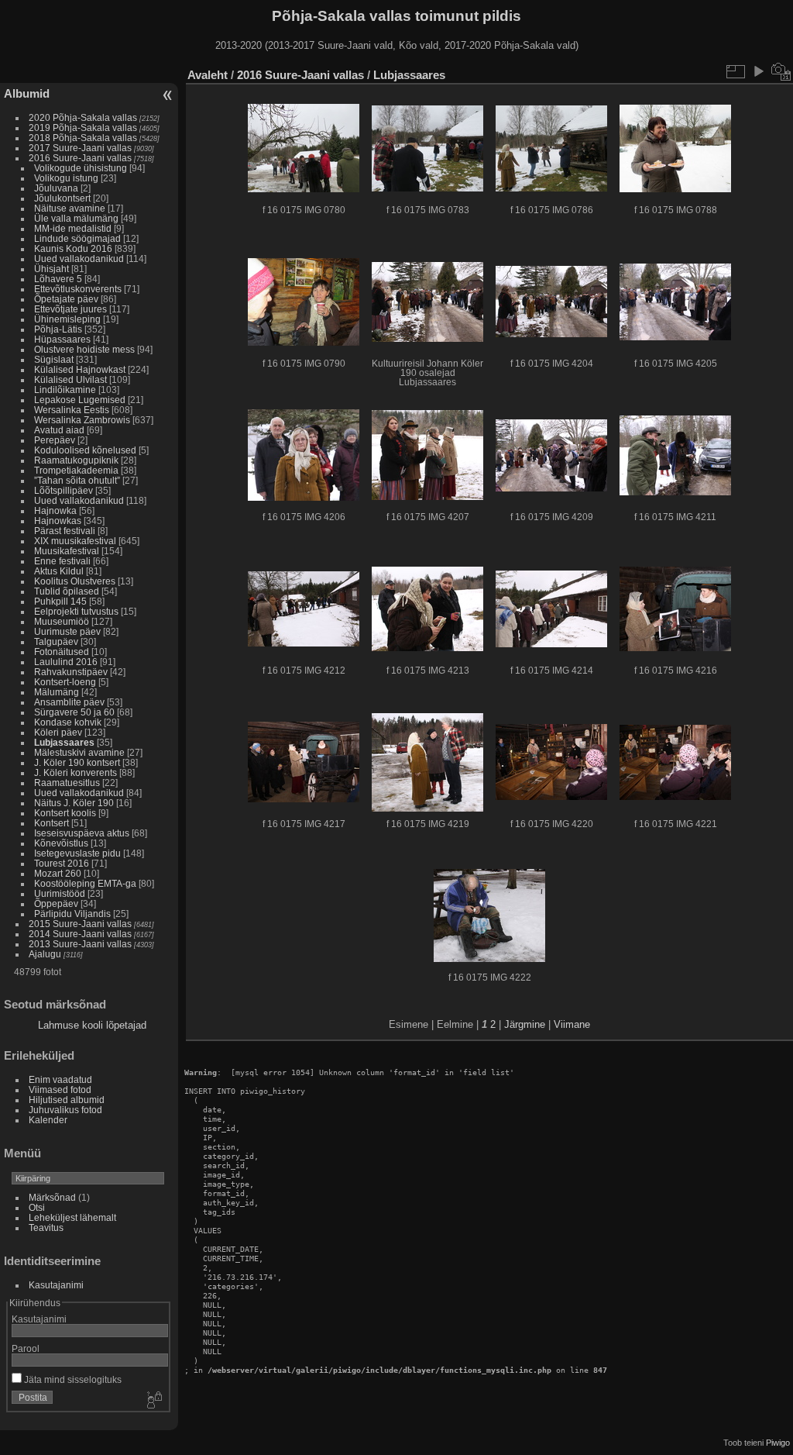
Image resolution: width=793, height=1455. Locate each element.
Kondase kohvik (67, 722)
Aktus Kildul (59, 571)
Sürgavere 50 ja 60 (74, 712)
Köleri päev (58, 732)
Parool (25, 1348)
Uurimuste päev (67, 631)
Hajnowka (55, 510)
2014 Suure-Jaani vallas (80, 934)
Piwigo (778, 1442)
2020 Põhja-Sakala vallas (83, 117)
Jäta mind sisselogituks (72, 1379)
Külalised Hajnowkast (79, 369)
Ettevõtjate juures (70, 309)
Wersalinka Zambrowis (82, 420)
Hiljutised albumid (67, 1100)
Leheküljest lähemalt (72, 1217)
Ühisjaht (51, 269)
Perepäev (54, 440)
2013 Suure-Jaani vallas (80, 944)
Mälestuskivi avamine (79, 752)
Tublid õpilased (66, 591)
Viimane (572, 1024)
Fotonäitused (61, 651)
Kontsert (51, 823)
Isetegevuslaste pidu (77, 853)
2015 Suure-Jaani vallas (80, 924)
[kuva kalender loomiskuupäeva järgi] (781, 71)
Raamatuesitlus (67, 782)
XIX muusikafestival (75, 541)
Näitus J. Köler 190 (74, 803)
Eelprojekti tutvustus (76, 611)
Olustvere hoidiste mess (84, 349)
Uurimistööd (59, 893)
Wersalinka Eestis (71, 410)
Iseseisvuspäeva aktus (81, 833)
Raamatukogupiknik (76, 460)
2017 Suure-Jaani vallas (80, 148)
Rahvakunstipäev (71, 672)
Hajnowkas (57, 520)
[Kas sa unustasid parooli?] (153, 1401)
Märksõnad (52, 1197)
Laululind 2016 (66, 662)
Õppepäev (56, 903)
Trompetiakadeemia (76, 470)
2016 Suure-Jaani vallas (80, 158)
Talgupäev (56, 641)
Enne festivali (62, 561)
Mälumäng (56, 692)
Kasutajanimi (56, 1285)
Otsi (37, 1207)
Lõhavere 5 (58, 279)
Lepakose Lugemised (79, 400)
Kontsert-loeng (65, 682)
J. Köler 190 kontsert (77, 762)
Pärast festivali (64, 531)
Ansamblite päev (69, 702)
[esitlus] (758, 71)
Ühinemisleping (67, 319)
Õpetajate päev (66, 299)
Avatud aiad (59, 430)
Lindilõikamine (65, 389)
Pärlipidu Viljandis (72, 914)
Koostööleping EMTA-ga (85, 883)
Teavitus (46, 1227)
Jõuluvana (56, 188)
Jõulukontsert (62, 198)
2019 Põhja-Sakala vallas (83, 127)
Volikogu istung (66, 178)
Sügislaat (54, 359)
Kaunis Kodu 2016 (73, 248)
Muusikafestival (66, 551)
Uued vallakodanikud (79, 258)
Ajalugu (45, 954)
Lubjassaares (64, 742)
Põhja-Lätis (58, 329)
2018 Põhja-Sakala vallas (83, 138)
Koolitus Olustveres (74, 581)
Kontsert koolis (65, 813)
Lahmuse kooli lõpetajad (92, 1025)
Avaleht (207, 74)
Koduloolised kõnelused (85, 450)
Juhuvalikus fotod (65, 1110)
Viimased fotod (60, 1089)
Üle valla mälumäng (76, 218)
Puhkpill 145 (60, 601)
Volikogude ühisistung (80, 168)
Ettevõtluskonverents (78, 289)
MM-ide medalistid (73, 228)
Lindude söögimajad (77, 238)
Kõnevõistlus (61, 843)
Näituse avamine (69, 208)
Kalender (48, 1120)
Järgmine (524, 1024)
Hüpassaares (62, 339)
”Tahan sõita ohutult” (77, 480)
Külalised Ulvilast (70, 379)
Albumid (27, 93)
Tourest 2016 (61, 863)
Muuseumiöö (61, 621)
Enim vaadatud (60, 1079)
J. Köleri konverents (75, 772)
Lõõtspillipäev (63, 490)
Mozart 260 (57, 873)
